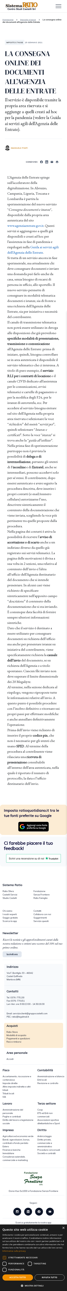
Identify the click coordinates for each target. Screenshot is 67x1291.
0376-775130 (17, 997)
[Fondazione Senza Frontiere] (33, 1178)
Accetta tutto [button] (17, 1277)
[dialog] (33, 1257)
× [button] (63, 1228)
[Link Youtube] (50, 1211)
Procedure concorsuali (48, 1150)
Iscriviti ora (12, 954)
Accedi (10, 1059)
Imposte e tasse (28, 19)
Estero (6, 1146)
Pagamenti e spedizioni (18, 1038)
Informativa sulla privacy (14, 1251)
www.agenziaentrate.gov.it (25, 225)
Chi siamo (7, 911)
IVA (4, 1097)
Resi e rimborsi (14, 1041)
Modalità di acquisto (16, 1035)
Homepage (7, 19)
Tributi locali (8, 1093)
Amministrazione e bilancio (50, 1076)
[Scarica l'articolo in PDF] (57, 161)
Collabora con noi (42, 914)
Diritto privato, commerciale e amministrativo (44, 1143)
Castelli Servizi (10, 894)
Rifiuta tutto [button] (49, 1277)
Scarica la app (10, 921)
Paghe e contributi (12, 1116)
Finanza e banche (11, 1150)
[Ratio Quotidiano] (22, 6)
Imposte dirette (10, 1083)
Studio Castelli (10, 898)
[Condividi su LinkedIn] (46, 161)
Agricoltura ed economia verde (18, 1136)
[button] (33, 1285)
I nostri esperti (10, 914)
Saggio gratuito (10, 917)
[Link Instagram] (17, 1211)
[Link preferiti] (33, 826)
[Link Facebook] (39, 1211)
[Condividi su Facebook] (41, 161)
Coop (40, 1109)
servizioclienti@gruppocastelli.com (30, 1013)
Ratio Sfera (8, 891)
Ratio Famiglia (40, 898)
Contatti (37, 911)
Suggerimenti (40, 917)
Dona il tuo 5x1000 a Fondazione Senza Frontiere (33, 1191)
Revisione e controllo (47, 1083)
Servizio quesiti (41, 921)
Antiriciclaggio (44, 1136)
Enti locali (42, 1079)
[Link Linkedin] (28, 1211)
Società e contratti (46, 1153)
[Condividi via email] (52, 161)
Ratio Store (12, 1032)
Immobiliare (8, 1153)
